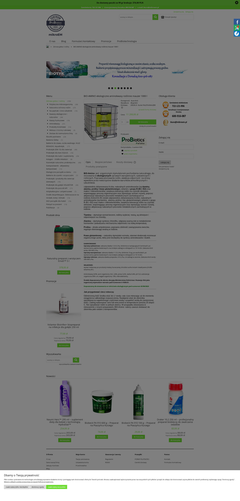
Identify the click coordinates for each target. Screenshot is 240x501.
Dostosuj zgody (38, 487)
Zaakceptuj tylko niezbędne (17, 487)
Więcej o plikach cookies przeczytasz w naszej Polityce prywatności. (29, 482)
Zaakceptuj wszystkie (57, 487)
